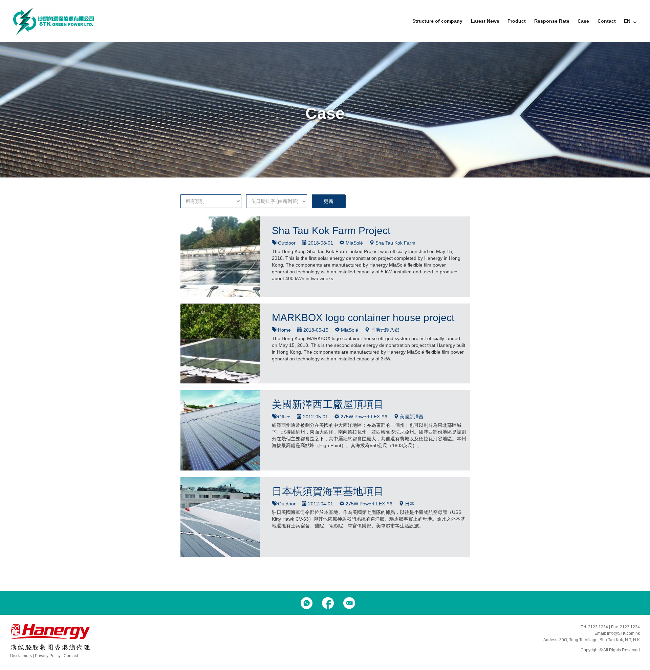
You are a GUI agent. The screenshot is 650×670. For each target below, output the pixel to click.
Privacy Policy (48, 655)
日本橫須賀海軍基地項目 (328, 491)
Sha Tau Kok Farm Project (331, 230)
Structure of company (437, 21)
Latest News (485, 21)
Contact (607, 21)
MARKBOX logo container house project (363, 317)
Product (516, 21)
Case (583, 21)
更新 (328, 201)
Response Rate (551, 21)
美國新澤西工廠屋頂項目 (328, 404)
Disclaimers (21, 655)
